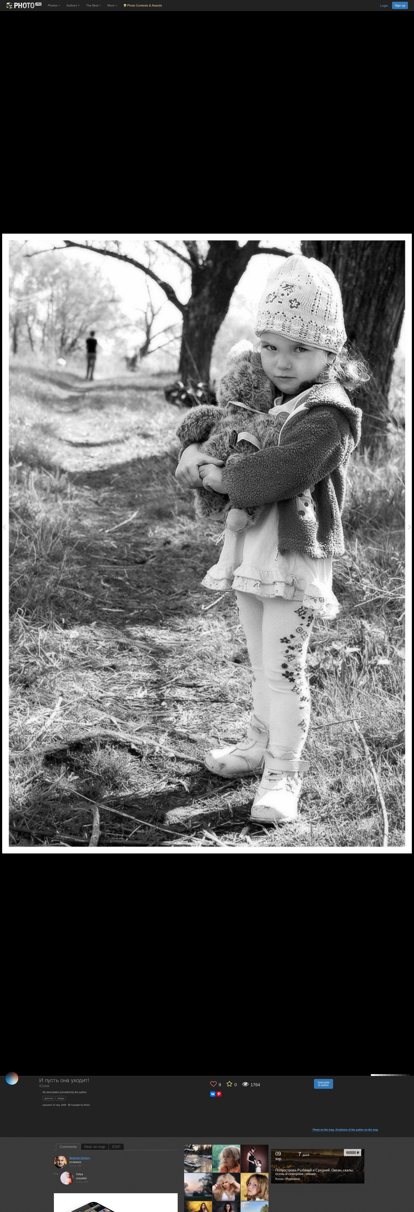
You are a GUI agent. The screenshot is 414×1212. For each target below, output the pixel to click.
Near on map (94, 1147)
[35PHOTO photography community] (23, 5)
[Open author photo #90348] (255, 1186)
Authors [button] (72, 5)
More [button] (111, 5)
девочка (48, 1098)
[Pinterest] (218, 1094)
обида (60, 1098)
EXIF (116, 1147)
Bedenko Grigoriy (79, 1158)
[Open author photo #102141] (198, 1186)
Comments (68, 1147)
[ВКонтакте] (212, 1094)
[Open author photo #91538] (226, 1186)
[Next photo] (409, 527)
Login (384, 5)
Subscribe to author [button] (323, 1084)
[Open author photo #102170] (226, 1158)
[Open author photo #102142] (255, 1158)
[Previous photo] (4, 527)
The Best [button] (92, 5)
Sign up (400, 5)
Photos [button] (53, 5)
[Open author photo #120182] (198, 1158)
